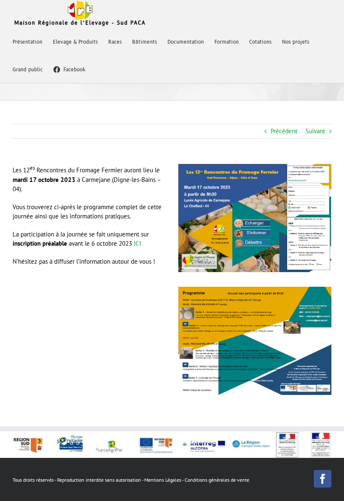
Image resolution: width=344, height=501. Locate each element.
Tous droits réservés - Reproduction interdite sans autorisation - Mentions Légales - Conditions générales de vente (131, 480)
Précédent (284, 131)
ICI (137, 243)
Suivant (315, 131)
